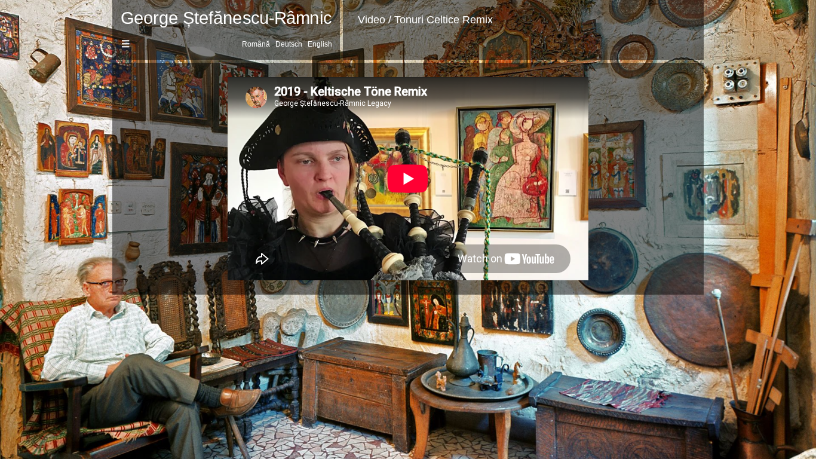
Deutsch (288, 44)
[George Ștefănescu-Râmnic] (226, 21)
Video (371, 20)
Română (256, 44)
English (320, 44)
